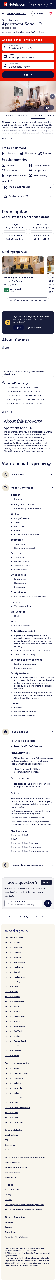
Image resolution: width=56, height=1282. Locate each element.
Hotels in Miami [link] (12, 987)
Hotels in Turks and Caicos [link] (16, 1073)
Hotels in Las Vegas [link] (13, 942)
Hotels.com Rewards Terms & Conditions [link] (23, 1209)
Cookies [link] (8, 1199)
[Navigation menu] (51, 4)
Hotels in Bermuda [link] (13, 1088)
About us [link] (9, 1222)
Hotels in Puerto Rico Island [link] (17, 1107)
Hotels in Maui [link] (11, 1103)
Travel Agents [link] (11, 1177)
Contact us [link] (10, 1145)
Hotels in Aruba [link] (12, 1068)
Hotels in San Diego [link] (14, 967)
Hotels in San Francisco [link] (15, 977)
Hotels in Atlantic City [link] (15, 1026)
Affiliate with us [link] (12, 1162)
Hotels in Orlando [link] (13, 957)
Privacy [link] (8, 1195)
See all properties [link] (16, 13)
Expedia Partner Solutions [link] (16, 1167)
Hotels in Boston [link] (12, 1021)
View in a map (11, 374)
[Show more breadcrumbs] (5, 917)
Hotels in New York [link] (13, 947)
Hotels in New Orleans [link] (15, 962)
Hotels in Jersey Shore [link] (15, 1098)
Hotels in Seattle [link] (13, 1046)
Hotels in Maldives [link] (13, 1083)
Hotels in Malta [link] (12, 1093)
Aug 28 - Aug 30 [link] (14, 238)
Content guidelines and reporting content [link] (24, 1204)
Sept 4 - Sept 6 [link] (41, 238)
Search (28, 74)
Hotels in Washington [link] (14, 1001)
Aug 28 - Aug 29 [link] (14, 227)
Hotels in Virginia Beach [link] (15, 1041)
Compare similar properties (30, 300)
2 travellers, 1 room (19, 66)
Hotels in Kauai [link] (11, 1112)
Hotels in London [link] (12, 1036)
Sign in (18, 327)
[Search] (48, 903)
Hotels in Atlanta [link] (12, 1011)
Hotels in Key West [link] (13, 1031)
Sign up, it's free (33, 327)
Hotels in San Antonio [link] (15, 1016)
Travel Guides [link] (11, 1232)
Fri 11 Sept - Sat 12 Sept (21, 57)
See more (7, 137)
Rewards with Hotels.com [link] (16, 1237)
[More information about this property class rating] (14, 28)
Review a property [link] (13, 1150)
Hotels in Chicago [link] (13, 952)
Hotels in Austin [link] (12, 1006)
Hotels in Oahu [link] (11, 1117)
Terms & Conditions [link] (14, 1190)
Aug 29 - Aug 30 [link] (41, 227)
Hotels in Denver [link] (12, 996)
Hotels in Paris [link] (11, 991)
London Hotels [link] (17, 917)
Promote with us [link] (12, 1172)
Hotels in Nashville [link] (13, 972)
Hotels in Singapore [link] (14, 1078)
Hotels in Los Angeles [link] (14, 982)
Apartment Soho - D (20, 48)
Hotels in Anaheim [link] (13, 1051)
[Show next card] (52, 96)
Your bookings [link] (11, 1135)
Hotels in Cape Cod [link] (14, 1122)
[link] (50, 13)
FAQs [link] (7, 1140)
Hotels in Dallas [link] (12, 1055)
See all (5, 181)
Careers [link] (8, 1227)
